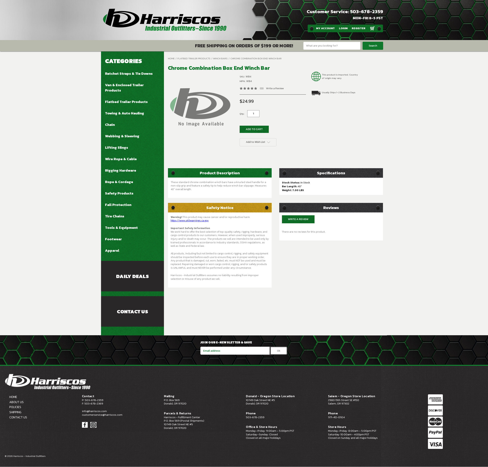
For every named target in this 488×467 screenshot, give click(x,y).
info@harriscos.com (94, 411)
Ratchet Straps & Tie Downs (129, 73)
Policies (15, 407)
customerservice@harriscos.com (102, 415)
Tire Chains (114, 216)
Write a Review (275, 88)
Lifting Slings (116, 147)
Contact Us (132, 311)
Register (358, 28)
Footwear (113, 239)
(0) (261, 88)
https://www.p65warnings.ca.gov (190, 220)
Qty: (242, 114)
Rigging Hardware (120, 170)
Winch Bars (220, 58)
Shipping (15, 412)
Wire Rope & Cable (121, 159)
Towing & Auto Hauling (124, 113)
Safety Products (119, 193)
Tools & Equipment (121, 227)
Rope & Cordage (119, 181)
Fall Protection (118, 204)
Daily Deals (132, 276)
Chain (110, 124)
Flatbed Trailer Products (126, 101)
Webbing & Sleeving (122, 136)
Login (343, 28)
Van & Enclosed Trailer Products (124, 87)
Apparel (112, 250)
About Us (16, 402)
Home (171, 58)
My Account (325, 28)
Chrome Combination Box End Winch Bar (256, 58)
